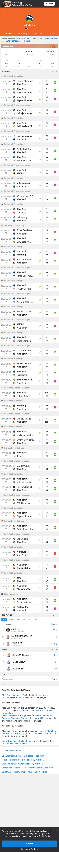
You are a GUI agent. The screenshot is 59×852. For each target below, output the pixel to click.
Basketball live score (11, 743)
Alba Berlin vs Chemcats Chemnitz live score (27, 717)
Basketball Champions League (17, 105)
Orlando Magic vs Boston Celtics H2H (18, 756)
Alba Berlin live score (12, 695)
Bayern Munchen (48, 731)
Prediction (39, 756)
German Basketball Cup (14, 225)
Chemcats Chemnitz (29, 710)
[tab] (7, 33)
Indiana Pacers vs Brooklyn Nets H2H (18, 760)
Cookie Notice (45, 836)
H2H (42, 718)
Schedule (6, 71)
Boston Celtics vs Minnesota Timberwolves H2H (22, 768)
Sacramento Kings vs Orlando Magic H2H (20, 772)
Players (5, 649)
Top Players (7, 615)
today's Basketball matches (18, 741)
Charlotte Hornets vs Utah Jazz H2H (17, 764)
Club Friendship (11, 594)
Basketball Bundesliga (13, 76)
